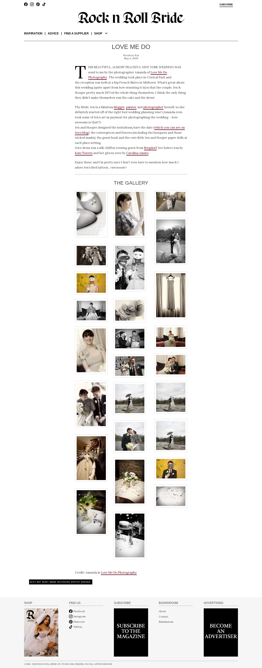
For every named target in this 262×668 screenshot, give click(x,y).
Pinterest (79, 621)
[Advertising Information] (221, 632)
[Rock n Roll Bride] (131, 17)
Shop (98, 33)
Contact (163, 616)
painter (131, 107)
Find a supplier (76, 33)
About (162, 611)
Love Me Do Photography (119, 572)
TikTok (77, 627)
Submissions (166, 621)
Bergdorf (150, 148)
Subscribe (226, 4)
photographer (153, 107)
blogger (119, 107)
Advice (53, 33)
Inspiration (33, 33)
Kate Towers (84, 153)
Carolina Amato (137, 153)
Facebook (79, 611)
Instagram (79, 616)
